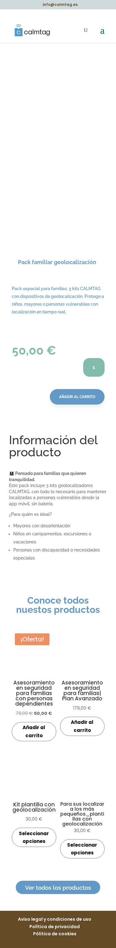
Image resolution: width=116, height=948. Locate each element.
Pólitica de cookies (54, 934)
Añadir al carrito (77, 397)
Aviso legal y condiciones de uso (54, 919)
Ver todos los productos (58, 887)
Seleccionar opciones (34, 837)
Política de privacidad (54, 927)
